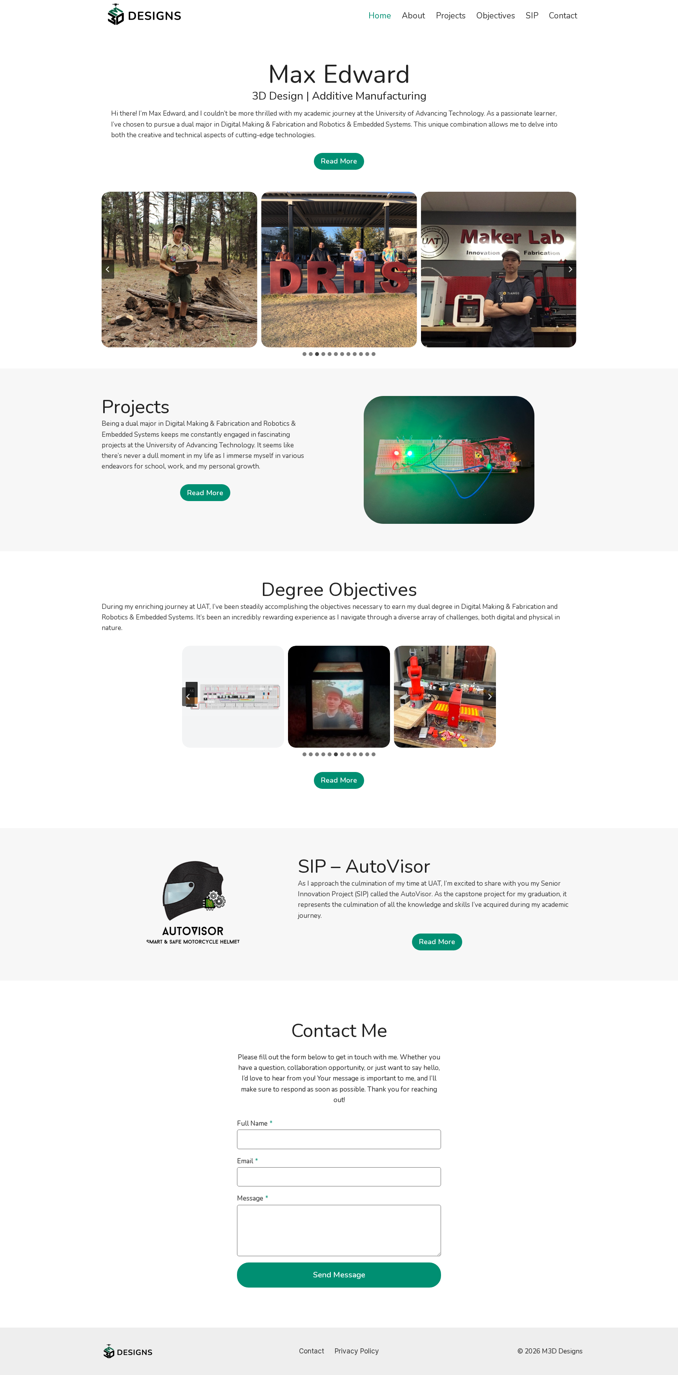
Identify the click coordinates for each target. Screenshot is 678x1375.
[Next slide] (570, 269)
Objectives (495, 15)
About (413, 15)
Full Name (255, 1123)
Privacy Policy (357, 1351)
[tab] (304, 354)
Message (252, 1198)
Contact (563, 15)
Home (379, 15)
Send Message (339, 1275)
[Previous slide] (108, 269)
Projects (451, 15)
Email (247, 1161)
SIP (532, 15)
